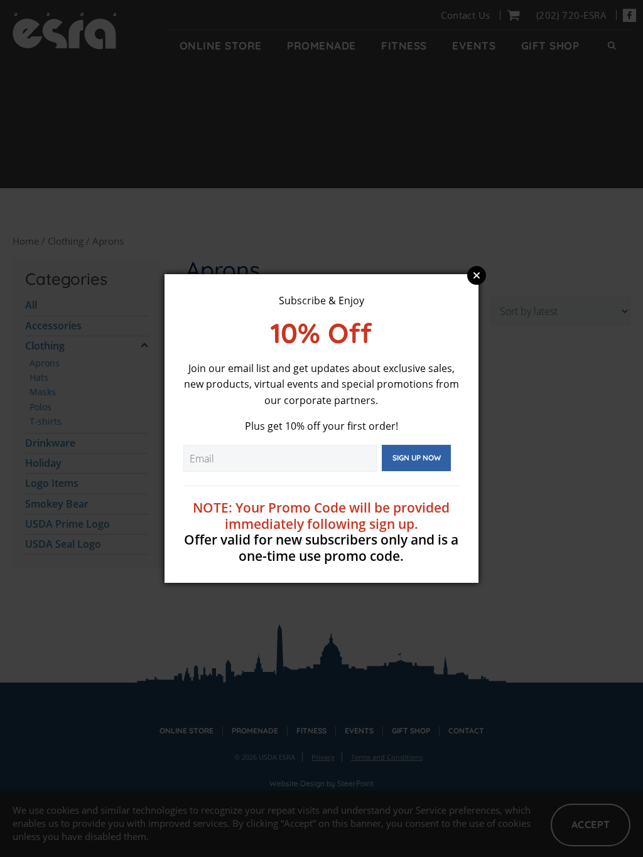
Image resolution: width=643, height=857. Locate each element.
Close (476, 275)
